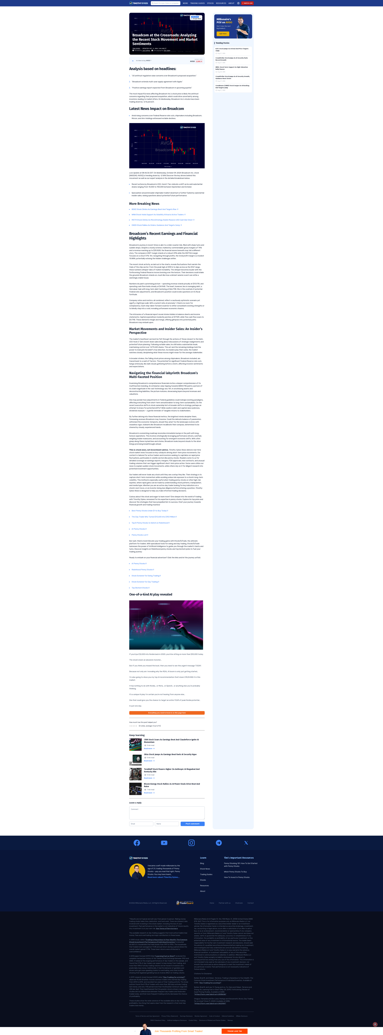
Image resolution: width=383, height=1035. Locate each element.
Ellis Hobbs (167, 50)
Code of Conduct (214, 1016)
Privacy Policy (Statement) (169, 1016)
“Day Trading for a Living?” (174, 977)
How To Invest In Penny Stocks (237, 877)
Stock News (205, 869)
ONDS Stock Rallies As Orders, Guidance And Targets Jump (156, 225)
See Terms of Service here (167, 928)
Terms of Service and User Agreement (147, 1016)
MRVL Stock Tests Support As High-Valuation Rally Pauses (232, 68)
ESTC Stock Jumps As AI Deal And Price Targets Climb (232, 50)
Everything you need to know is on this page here (167, 713)
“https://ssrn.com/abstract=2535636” (210, 994)
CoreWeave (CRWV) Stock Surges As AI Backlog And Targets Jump (232, 87)
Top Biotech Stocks (140, 588)
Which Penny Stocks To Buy (235, 872)
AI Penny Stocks (138, 529)
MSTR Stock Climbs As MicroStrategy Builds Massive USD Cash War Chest (162, 220)
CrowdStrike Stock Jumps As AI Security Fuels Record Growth (232, 59)
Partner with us (224, 903)
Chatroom (239, 903)
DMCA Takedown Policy (157, 1020)
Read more (148, 748)
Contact (251, 903)
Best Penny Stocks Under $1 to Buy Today (149, 511)
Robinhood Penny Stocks (142, 570)
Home (212, 903)
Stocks (203, 880)
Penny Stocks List (139, 535)
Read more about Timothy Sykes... (164, 877)
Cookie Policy (193, 1020)
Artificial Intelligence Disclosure (177, 1020)
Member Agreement (201, 1016)
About (202, 891)
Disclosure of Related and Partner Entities (212, 1020)
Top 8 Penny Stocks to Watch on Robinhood (150, 523)
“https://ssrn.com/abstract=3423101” (210, 1003)
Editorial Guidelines (228, 1016)
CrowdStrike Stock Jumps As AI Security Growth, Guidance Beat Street (233, 77)
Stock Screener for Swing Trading (145, 576)
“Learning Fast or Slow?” (165, 956)
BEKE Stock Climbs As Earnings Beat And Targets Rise (154, 209)
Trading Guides (206, 874)
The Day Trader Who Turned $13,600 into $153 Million (153, 517)
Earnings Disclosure (186, 1016)
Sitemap (230, 1020)
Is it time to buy (143, 60)
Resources (204, 886)
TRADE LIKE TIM (234, 1031)
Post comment (192, 824)
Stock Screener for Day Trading (145, 582)
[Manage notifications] (375, 1024)
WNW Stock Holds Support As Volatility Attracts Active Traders (158, 215)
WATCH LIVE (248, 3)
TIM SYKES (136, 48)
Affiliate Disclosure (242, 1016)
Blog (202, 863)
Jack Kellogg (146, 50)
